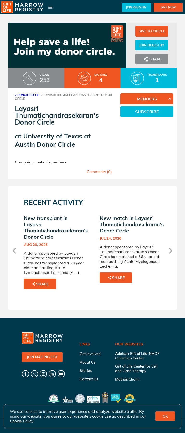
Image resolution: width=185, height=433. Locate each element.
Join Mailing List (42, 357)
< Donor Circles (27, 95)
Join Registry (136, 7)
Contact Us (89, 379)
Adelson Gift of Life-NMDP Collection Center (137, 355)
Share (42, 284)
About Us (87, 362)
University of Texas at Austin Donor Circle (53, 140)
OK (165, 416)
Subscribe (147, 111)
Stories (86, 370)
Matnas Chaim (127, 379)
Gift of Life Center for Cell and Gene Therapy (136, 368)
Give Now (168, 7)
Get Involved (90, 353)
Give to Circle (152, 31)
